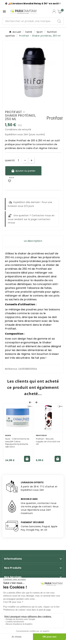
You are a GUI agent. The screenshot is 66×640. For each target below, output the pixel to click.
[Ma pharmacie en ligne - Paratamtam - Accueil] (23, 11)
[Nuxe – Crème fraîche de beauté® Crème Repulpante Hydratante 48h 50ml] (17, 417)
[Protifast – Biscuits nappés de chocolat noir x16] (48, 417)
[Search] (59, 21)
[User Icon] (54, 11)
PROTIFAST (41, 435)
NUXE (8, 435)
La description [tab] (33, 241)
